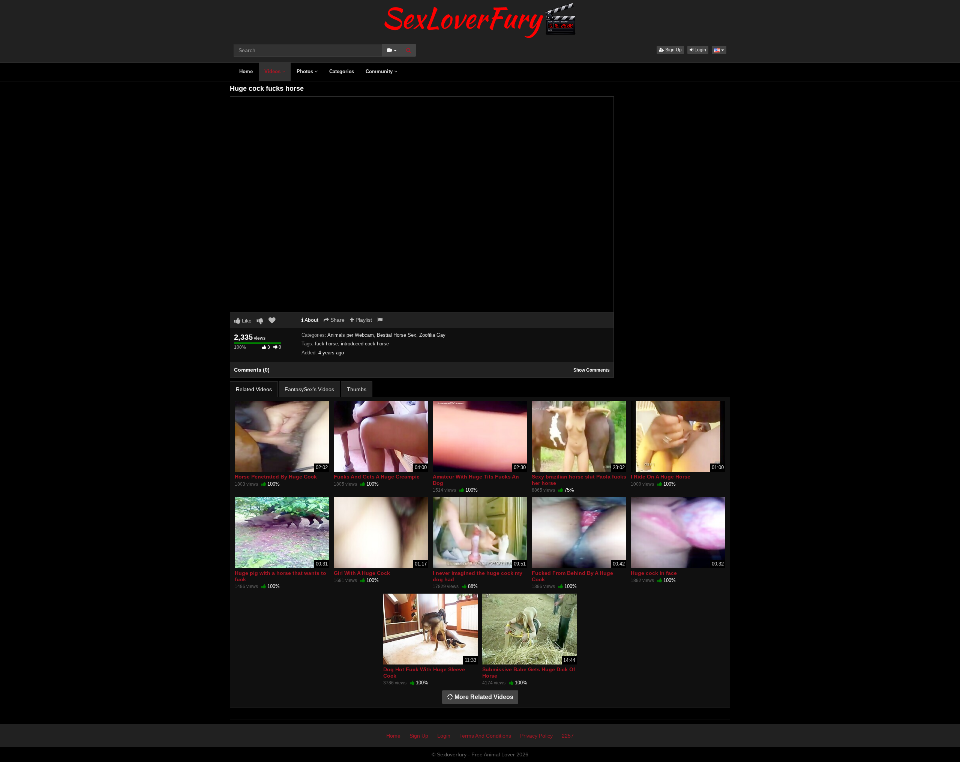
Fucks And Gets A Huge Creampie (377, 477)
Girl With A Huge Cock (362, 573)
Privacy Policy (536, 736)
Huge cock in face (654, 573)
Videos (273, 71)
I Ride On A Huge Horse (660, 477)
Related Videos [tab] (254, 389)
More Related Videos (483, 697)
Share (337, 320)
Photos (306, 71)
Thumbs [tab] (356, 389)
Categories (341, 71)
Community (380, 71)
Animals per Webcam (350, 335)
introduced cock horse (365, 343)
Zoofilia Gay (432, 335)
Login (699, 49)
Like (246, 321)
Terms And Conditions (485, 736)
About (310, 320)
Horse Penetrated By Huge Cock (276, 477)
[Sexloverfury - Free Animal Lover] (480, 19)
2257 (568, 736)
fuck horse (326, 343)
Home (246, 71)
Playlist (363, 320)
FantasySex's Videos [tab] (309, 389)
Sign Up (673, 49)
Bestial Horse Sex (396, 335)
